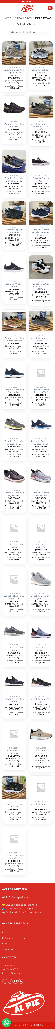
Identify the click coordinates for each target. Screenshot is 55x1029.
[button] (4, 8)
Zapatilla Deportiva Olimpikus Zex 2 (14, 179)
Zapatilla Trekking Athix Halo (41, 71)
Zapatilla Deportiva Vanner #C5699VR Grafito (41, 126)
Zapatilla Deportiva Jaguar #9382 (41, 390)
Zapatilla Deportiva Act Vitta (41, 545)
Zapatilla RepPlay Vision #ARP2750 (14, 231)
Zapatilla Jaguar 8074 (41, 179)
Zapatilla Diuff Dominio (14, 751)
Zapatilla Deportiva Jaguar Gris (41, 494)
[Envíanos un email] (15, 981)
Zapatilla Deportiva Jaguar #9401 (14, 125)
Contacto (7, 949)
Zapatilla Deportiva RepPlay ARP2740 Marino (41, 232)
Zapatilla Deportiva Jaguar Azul (14, 390)
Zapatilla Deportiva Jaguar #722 (14, 494)
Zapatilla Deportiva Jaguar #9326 (14, 442)
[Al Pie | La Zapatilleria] (27, 8)
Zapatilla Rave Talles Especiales (14, 597)
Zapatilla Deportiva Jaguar (14, 545)
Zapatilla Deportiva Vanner (41, 339)
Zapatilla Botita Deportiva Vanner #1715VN (41, 286)
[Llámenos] (20, 981)
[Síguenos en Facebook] (4, 981)
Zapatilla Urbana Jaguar (14, 285)
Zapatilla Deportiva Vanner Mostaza (14, 339)
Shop (5, 943)
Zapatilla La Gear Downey (14, 805)
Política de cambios (13, 938)
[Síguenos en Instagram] (10, 981)
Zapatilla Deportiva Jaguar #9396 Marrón (14, 72)
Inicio (7, 18)
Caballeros (23, 18)
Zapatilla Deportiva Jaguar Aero (41, 597)
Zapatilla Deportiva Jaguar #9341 (41, 442)
